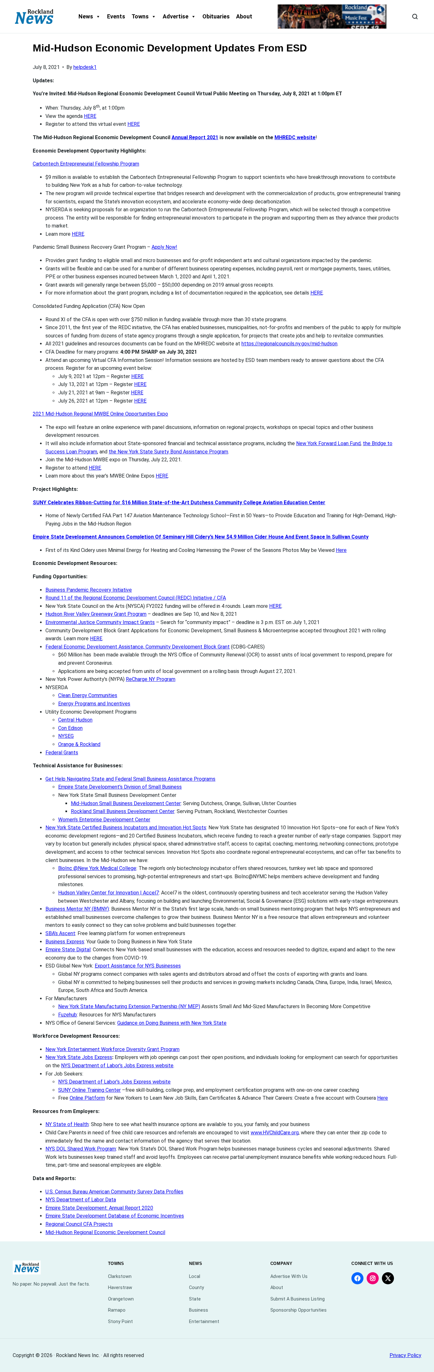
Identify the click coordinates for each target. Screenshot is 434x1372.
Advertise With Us (289, 1276)
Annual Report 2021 (195, 137)
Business (198, 1310)
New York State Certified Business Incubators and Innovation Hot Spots (125, 828)
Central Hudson (75, 720)
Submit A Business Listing (297, 1299)
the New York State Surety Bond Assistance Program (168, 452)
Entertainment (204, 1321)
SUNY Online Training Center (89, 1090)
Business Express (64, 942)
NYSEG (66, 736)
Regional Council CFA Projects (79, 1224)
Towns (140, 16)
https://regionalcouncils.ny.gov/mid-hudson (289, 344)
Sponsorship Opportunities (298, 1310)
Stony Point (120, 1321)
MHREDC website (295, 137)
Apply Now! (164, 247)
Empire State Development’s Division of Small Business (120, 787)
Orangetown (121, 1299)
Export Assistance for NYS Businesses (138, 966)
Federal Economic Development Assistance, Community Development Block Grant (137, 647)
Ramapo (116, 1310)
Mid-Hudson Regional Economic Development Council (105, 1232)
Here (341, 550)
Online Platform (87, 1098)
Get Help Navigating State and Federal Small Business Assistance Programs (130, 779)
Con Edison (70, 728)
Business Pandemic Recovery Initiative (88, 590)
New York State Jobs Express (78, 1057)
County (196, 1287)
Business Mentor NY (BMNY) (77, 909)
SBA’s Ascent (60, 933)
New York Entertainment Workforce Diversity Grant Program (112, 1049)
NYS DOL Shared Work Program (80, 1149)
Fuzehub (67, 1015)
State (195, 1299)
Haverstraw (120, 1287)
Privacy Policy (405, 1355)
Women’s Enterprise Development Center (104, 820)
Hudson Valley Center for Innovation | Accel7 (108, 893)
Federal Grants (61, 753)
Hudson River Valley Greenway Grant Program (95, 614)
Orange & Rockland (79, 744)
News (85, 16)
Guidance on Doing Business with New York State (172, 1023)
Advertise (175, 16)
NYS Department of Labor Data (80, 1200)
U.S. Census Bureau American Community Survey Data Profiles (114, 1192)
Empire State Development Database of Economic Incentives (114, 1216)
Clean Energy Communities (87, 695)
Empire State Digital (68, 950)
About (244, 16)
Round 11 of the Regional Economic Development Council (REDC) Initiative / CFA (135, 598)
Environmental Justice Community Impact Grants (100, 622)
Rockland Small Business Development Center (122, 811)
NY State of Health (67, 1124)
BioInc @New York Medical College (97, 868)
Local (194, 1276)
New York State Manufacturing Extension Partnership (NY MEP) (129, 1006)
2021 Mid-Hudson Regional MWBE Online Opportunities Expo (100, 414)
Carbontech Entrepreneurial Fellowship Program (86, 164)
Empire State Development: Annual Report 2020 (99, 1208)
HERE (90, 116)
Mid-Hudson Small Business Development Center (126, 803)
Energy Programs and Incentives (94, 704)
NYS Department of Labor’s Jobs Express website (117, 1066)
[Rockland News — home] (34, 16)
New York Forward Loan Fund (328, 443)
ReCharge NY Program (150, 679)
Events (116, 16)
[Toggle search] (415, 16)
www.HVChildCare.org (275, 1133)
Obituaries (216, 16)
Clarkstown (120, 1276)
